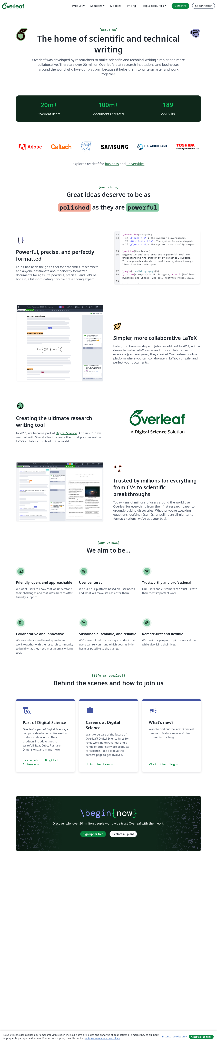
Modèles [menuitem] (115, 6)
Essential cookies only (174, 1036)
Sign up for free (93, 834)
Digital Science (66, 433)
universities (135, 163)
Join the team (100, 764)
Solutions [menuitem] (96, 6)
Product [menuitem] (77, 6)
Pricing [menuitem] (131, 6)
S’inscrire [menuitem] (180, 6)
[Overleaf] (13, 6)
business (112, 163)
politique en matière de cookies (102, 1038)
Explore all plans (123, 834)
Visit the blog (164, 764)
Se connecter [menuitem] (203, 6)
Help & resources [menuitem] (153, 6)
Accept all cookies (201, 1036)
